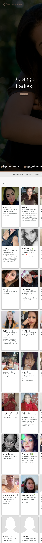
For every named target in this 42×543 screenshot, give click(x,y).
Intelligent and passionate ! (29, 257)
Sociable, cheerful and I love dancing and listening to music (29, 299)
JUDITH (6, 331)
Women (28, 174)
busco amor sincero (8, 337)
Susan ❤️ (24, 255)
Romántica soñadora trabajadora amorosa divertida (10, 213)
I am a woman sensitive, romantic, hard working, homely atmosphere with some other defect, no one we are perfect (10, 341)
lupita (24, 331)
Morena (24, 296)
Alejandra (26, 495)
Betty (24, 413)
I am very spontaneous (28, 380)
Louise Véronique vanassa (9, 413)
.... (3, 298)
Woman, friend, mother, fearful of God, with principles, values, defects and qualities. (29, 423)
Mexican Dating (18, 174)
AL (4, 290)
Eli (22, 378)
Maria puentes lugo (9, 495)
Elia (23, 372)
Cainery (6, 372)
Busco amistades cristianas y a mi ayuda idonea (29, 419)
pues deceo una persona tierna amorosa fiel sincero (29, 213)
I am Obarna (6, 503)
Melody (6, 454)
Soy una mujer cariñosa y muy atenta (28, 463)
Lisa (5, 248)
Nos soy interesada (8, 501)
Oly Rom (26, 290)
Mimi (24, 207)
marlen (6, 536)
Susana (25, 248)
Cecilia (25, 454)
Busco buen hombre (27, 460)
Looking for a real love (8, 255)
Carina (25, 536)
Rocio (5, 207)
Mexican (37, 174)
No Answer (6, 216)
